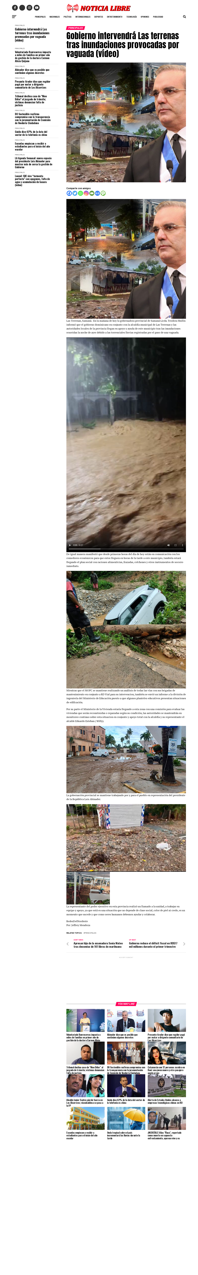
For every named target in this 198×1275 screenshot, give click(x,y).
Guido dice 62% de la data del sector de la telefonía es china (31, 133)
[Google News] (97, 193)
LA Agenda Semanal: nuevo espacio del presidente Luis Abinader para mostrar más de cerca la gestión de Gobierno (33, 163)
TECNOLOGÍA (131, 16)
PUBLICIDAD (158, 16)
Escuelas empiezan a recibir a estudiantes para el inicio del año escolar (32, 146)
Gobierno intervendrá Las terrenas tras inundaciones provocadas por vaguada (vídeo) (32, 34)
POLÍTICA (67, 16)
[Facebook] (69, 193)
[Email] (91, 193)
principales (90, 933)
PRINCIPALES (40, 16)
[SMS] (103, 193)
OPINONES (145, 16)
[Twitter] (74, 193)
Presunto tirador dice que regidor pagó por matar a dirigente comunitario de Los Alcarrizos (32, 84)
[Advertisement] (126, 979)
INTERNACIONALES (82, 16)
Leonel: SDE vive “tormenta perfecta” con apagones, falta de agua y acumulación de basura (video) (32, 180)
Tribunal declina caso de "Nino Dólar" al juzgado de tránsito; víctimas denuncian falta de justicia (31, 101)
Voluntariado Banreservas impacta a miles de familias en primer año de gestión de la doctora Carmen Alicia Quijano (33, 57)
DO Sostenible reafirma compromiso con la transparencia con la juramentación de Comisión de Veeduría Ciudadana (32, 118)
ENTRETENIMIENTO (114, 16)
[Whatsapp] (80, 193)
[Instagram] (86, 193)
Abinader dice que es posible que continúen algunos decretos (32, 71)
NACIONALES (55, 16)
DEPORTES (98, 16)
